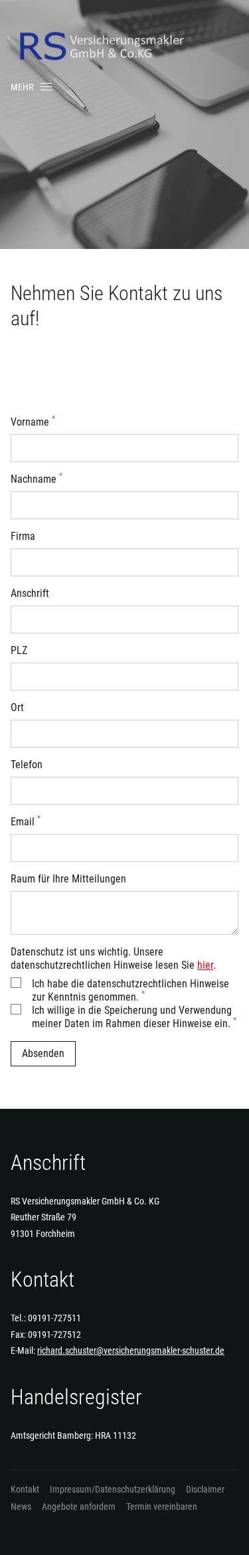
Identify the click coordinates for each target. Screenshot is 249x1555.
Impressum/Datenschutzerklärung (112, 1489)
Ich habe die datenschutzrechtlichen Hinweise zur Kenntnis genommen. (130, 990)
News (21, 1506)
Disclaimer (205, 1489)
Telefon (26, 764)
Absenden (43, 1053)
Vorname (33, 422)
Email (26, 821)
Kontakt (25, 1489)
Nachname (36, 479)
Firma (23, 536)
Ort (17, 707)
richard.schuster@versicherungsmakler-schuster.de (130, 1350)
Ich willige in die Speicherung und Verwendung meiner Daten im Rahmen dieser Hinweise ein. (134, 1017)
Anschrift (30, 593)
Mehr (22, 87)
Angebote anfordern (79, 1506)
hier (205, 965)
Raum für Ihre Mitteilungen (68, 878)
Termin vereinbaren (161, 1506)
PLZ (19, 650)
